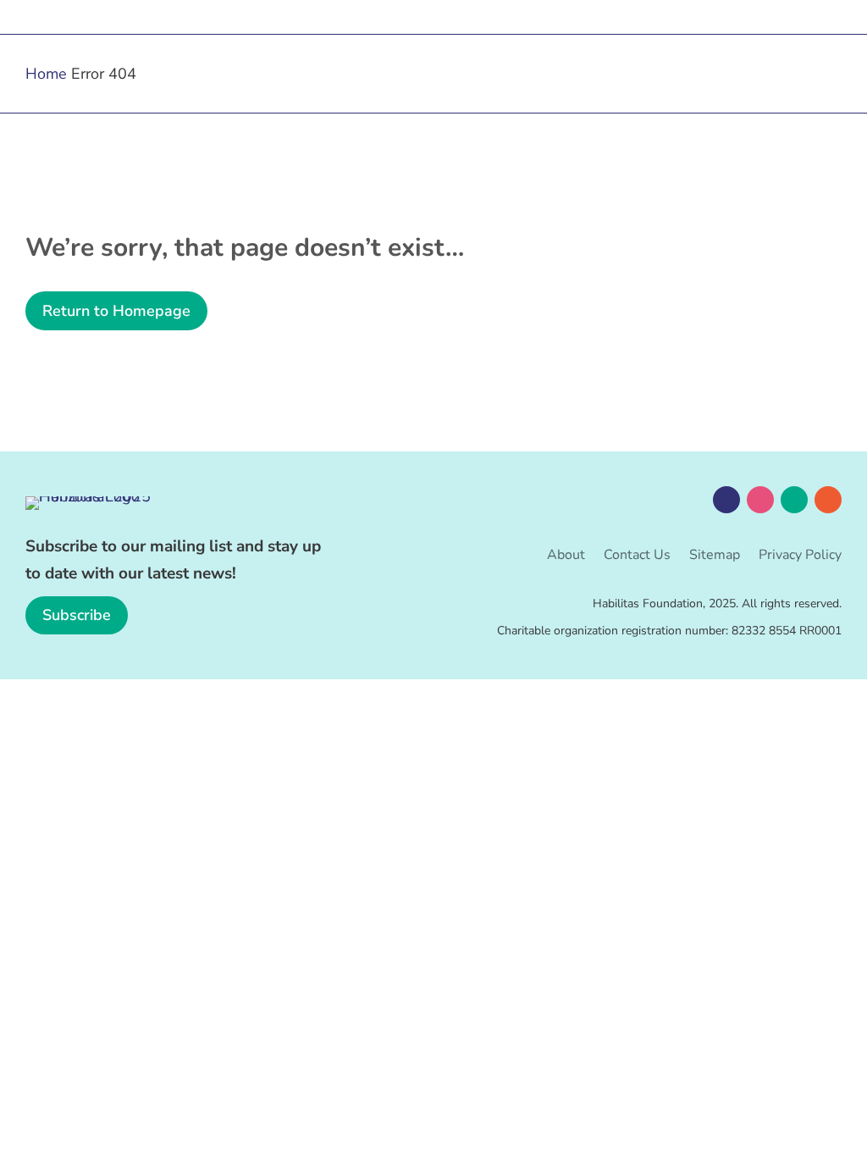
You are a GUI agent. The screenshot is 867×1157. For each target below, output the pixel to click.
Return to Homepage (116, 311)
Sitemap (714, 556)
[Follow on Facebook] (726, 499)
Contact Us (637, 556)
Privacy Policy (800, 556)
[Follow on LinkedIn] (794, 499)
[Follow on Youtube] (828, 499)
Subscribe (76, 615)
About (566, 556)
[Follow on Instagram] (760, 499)
